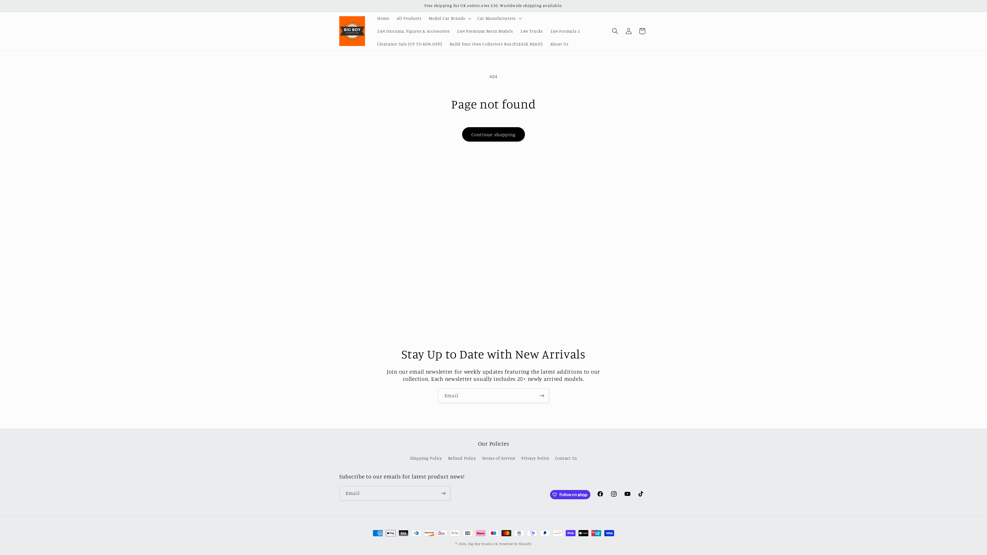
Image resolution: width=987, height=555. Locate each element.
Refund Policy (462, 458)
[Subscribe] (542, 395)
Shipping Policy (426, 458)
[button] (449, 18)
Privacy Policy (535, 458)
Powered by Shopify (515, 544)
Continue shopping (493, 134)
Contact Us (566, 458)
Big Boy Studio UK (483, 544)
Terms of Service (499, 458)
